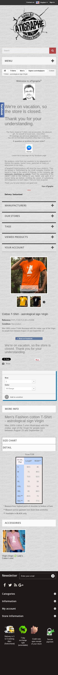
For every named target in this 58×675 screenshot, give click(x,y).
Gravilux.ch (48, 170)
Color (6, 385)
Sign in (52, 2)
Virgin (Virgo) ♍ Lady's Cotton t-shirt (12, 557)
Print (8, 364)
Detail (7, 447)
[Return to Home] (4, 71)
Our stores (12, 216)
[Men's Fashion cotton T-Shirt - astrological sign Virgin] (22, 301)
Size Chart (10, 440)
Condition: (6, 324)
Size (6, 377)
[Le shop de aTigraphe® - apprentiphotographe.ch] (29, 24)
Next (44, 302)
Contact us (30, 2)
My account (9, 608)
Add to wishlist (15, 397)
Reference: (6, 320)
